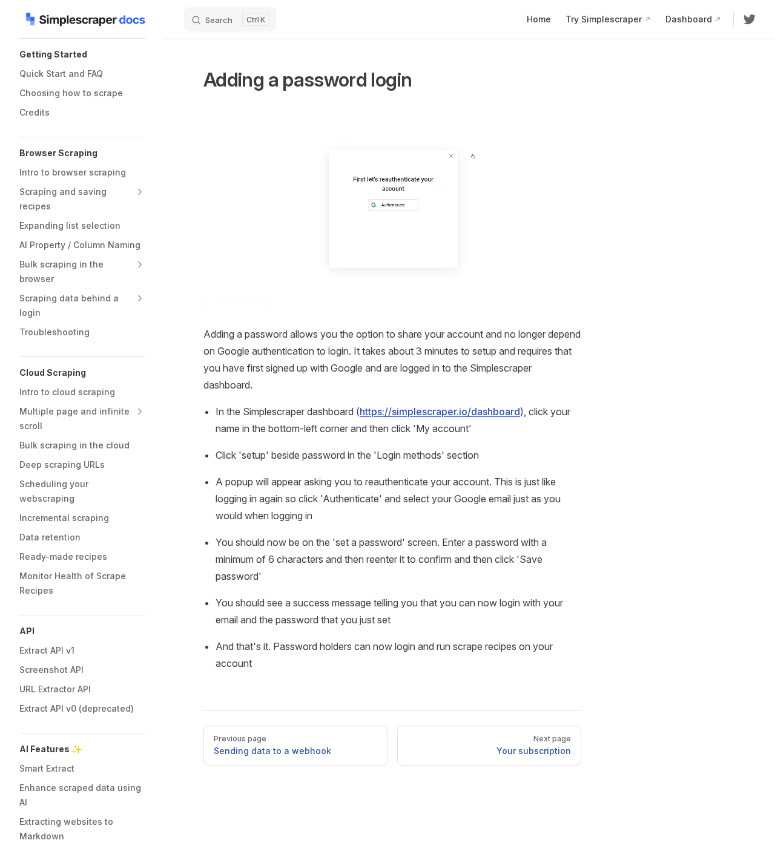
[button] (82, 54)
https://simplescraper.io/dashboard (440, 411)
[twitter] (749, 19)
